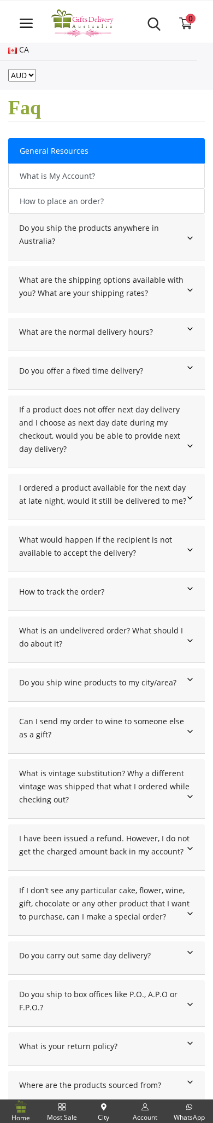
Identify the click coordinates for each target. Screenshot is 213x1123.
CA (23, 49)
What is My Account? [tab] (57, 176)
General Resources (54, 151)
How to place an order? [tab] (62, 201)
